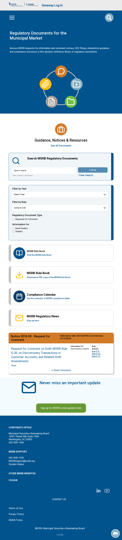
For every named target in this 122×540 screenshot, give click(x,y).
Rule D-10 (96, 356)
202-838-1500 (16, 442)
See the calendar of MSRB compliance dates (48, 298)
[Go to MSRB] (16, 3)
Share (13, 366)
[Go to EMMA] (32, 3)
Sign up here (33, 321)
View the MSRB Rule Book (39, 255)
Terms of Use (16, 508)
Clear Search (86, 175)
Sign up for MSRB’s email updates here (61, 408)
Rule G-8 (95, 351)
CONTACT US (59, 499)
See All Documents (61, 145)
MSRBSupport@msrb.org (22, 461)
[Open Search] (109, 17)
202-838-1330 (16, 457)
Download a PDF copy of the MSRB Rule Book (48, 277)
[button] (61, 370)
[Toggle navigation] (12, 17)
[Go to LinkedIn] (98, 490)
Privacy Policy (16, 514)
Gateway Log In (52, 5)
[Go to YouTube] (107, 490)
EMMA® (13, 480)
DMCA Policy (16, 520)
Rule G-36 (96, 354)
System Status (16, 464)
